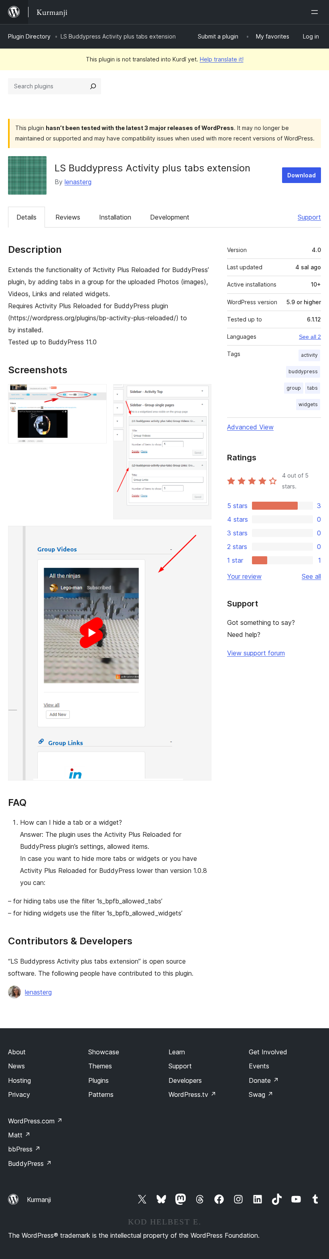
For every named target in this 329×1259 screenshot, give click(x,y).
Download (301, 175)
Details (26, 217)
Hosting (19, 1080)
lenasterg (78, 182)
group (293, 388)
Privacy (19, 1094)
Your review (244, 576)
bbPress (24, 1149)
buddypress (303, 371)
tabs (312, 388)
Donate (264, 1080)
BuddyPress (30, 1163)
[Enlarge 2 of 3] (201, 395)
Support (309, 217)
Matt (19, 1135)
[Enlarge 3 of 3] (201, 537)
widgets (308, 404)
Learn (177, 1052)
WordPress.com (35, 1121)
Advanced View (250, 427)
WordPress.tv (192, 1094)
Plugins (98, 1080)
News (16, 1066)
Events (259, 1066)
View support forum (256, 653)
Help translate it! (222, 59)
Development (169, 217)
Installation (115, 217)
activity (309, 355)
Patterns (101, 1094)
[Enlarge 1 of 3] (96, 395)
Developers (185, 1080)
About (17, 1052)
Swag (261, 1094)
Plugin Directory (29, 36)
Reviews (67, 217)
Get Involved (268, 1052)
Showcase (103, 1052)
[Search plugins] (93, 86)
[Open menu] (316, 12)
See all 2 (310, 337)
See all (311, 576)
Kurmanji (39, 1200)
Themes (100, 1066)
